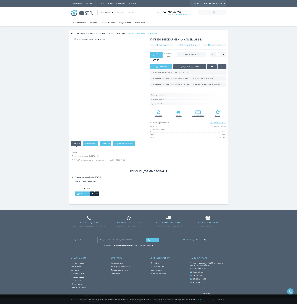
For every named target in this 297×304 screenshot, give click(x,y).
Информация (140, 23)
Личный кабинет (157, 263)
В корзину (83, 194)
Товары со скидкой (78, 287)
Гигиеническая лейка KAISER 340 (86, 183)
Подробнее (201, 299)
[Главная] (72, 33)
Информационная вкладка (124, 144)
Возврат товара (77, 277)
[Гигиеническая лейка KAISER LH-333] (109, 73)
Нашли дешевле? (191, 54)
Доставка (89, 3)
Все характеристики (218, 123)
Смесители (115, 273)
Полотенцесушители (119, 270)
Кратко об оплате (78, 263)
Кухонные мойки (117, 263)
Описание (76, 144)
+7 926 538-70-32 (199, 268)
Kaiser (163, 95)
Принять (220, 299)
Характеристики (90, 144)
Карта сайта (76, 280)
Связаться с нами (78, 273)
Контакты (133, 3)
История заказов (157, 266)
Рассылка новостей (158, 273)
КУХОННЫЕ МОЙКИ (108, 23)
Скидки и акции (125, 23)
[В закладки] (92, 193)
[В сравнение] (97, 193)
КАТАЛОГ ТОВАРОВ (79, 23)
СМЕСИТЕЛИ (93, 23)
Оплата (101, 3)
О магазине (77, 3)
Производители (77, 284)
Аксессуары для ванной (120, 266)
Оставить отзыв (215, 45)
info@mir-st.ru (199, 272)
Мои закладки (156, 270)
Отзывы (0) (106, 144)
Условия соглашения (116, 3)
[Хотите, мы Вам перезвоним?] (290, 291)
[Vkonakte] (204, 239)
